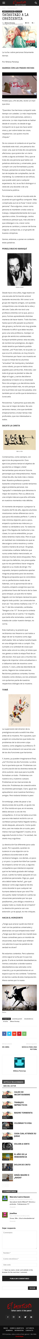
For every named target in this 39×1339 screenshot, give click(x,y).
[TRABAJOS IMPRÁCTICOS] (7, 1105)
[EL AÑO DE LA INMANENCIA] (7, 1156)
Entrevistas (19, 1330)
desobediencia (28, 1019)
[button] (36, 3)
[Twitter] (25, 1317)
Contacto (29, 1330)
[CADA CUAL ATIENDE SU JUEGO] (7, 1136)
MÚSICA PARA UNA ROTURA (29, 1048)
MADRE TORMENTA (23, 1113)
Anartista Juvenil (12, 8)
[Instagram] (13, 1317)
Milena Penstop (10, 23)
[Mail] (19, 1317)
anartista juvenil (17, 1019)
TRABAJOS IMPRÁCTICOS (20, 1103)
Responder (13, 1207)
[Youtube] (31, 1317)
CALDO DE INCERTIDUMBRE (22, 1093)
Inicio (3, 8)
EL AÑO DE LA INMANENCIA (20, 1155)
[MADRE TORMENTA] (7, 1115)
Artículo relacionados (13, 1082)
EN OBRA (5, 1047)
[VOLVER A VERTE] (7, 1146)
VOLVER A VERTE (21, 1144)
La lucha (18, 11)
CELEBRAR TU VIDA (23, 1123)
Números (9, 1330)
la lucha (5, 1021)
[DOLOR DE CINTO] (7, 1167)
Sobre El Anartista (17, 1328)
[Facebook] (8, 1317)
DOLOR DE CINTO (22, 1164)
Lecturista (30, 1328)
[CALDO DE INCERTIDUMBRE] (7, 1094)
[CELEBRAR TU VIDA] (7, 1125)
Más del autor (9, 1086)
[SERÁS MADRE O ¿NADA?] (7, 1177)
